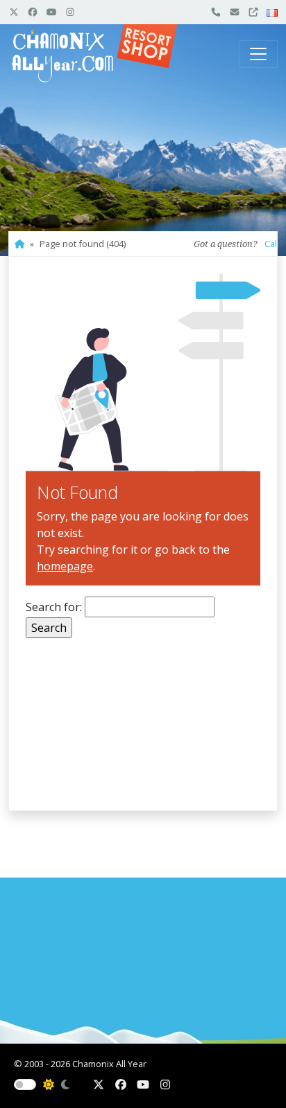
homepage (65, 566)
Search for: (54, 607)
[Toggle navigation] (258, 54)
